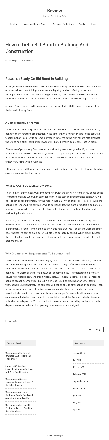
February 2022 (79, 374)
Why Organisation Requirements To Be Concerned (37, 253)
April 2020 (77, 409)
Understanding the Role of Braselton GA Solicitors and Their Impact (18, 356)
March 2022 (78, 367)
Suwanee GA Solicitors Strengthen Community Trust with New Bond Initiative (19, 369)
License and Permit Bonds (35, 24)
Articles (13, 24)
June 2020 (77, 395)
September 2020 (80, 381)
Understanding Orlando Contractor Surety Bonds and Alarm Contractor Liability (19, 395)
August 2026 (79, 353)
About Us (95, 24)
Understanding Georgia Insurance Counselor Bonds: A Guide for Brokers (19, 382)
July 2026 (77, 360)
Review (54, 10)
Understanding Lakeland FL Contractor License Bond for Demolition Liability (18, 408)
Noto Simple (58, 436)
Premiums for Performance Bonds (69, 24)
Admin (30, 60)
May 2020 (77, 402)
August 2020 (79, 388)
